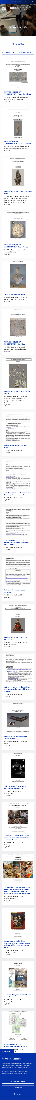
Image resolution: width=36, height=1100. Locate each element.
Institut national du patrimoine (21, 2)
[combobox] (30, 53)
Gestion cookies (7, 1051)
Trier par (22, 52)
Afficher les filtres (18, 44)
